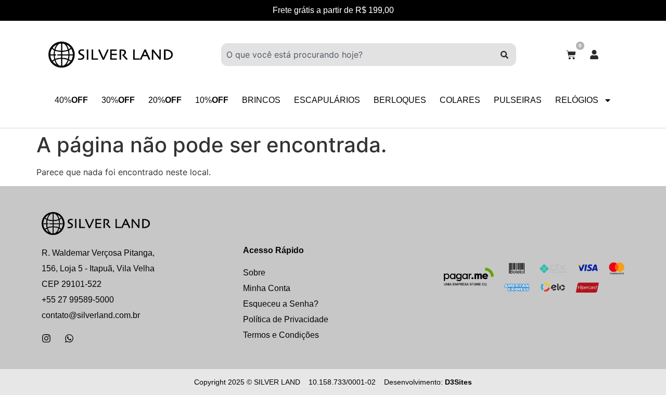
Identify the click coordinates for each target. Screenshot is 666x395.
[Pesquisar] (504, 54)
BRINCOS (261, 100)
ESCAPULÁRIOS (327, 100)
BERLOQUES (400, 100)
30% (118, 100)
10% (211, 100)
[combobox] (357, 54)
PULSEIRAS (518, 100)
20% (165, 100)
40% (71, 100)
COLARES (460, 100)
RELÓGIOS (576, 100)
